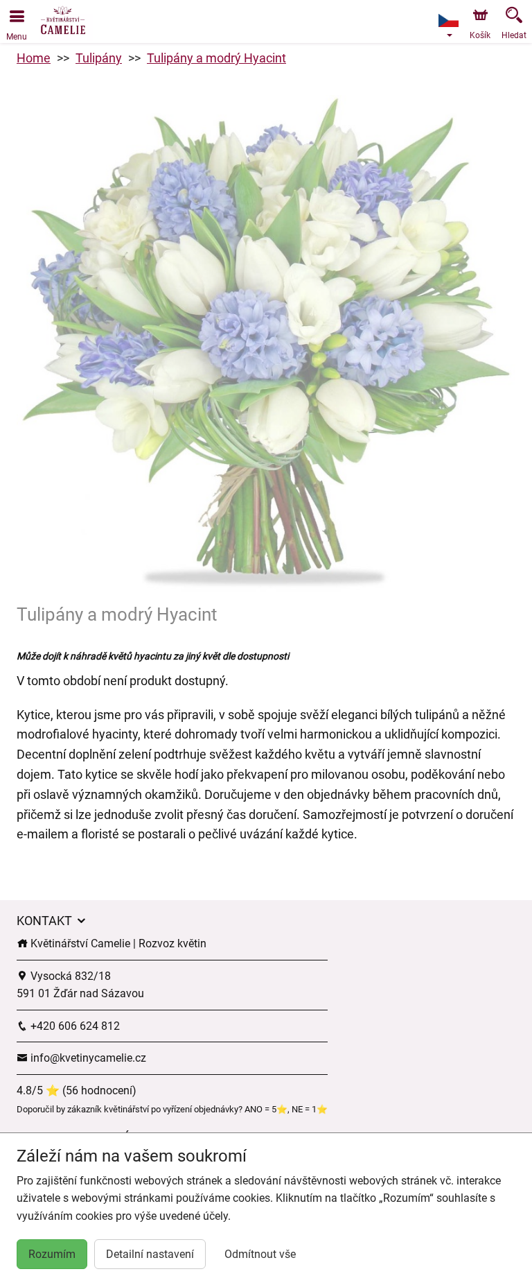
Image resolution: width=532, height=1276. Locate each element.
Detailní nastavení (150, 1254)
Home (34, 58)
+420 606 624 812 (74, 1026)
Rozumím (52, 1254)
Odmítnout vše (260, 1254)
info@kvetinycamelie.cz (87, 1057)
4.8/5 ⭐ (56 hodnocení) (76, 1090)
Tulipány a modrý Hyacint (216, 58)
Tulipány (99, 58)
